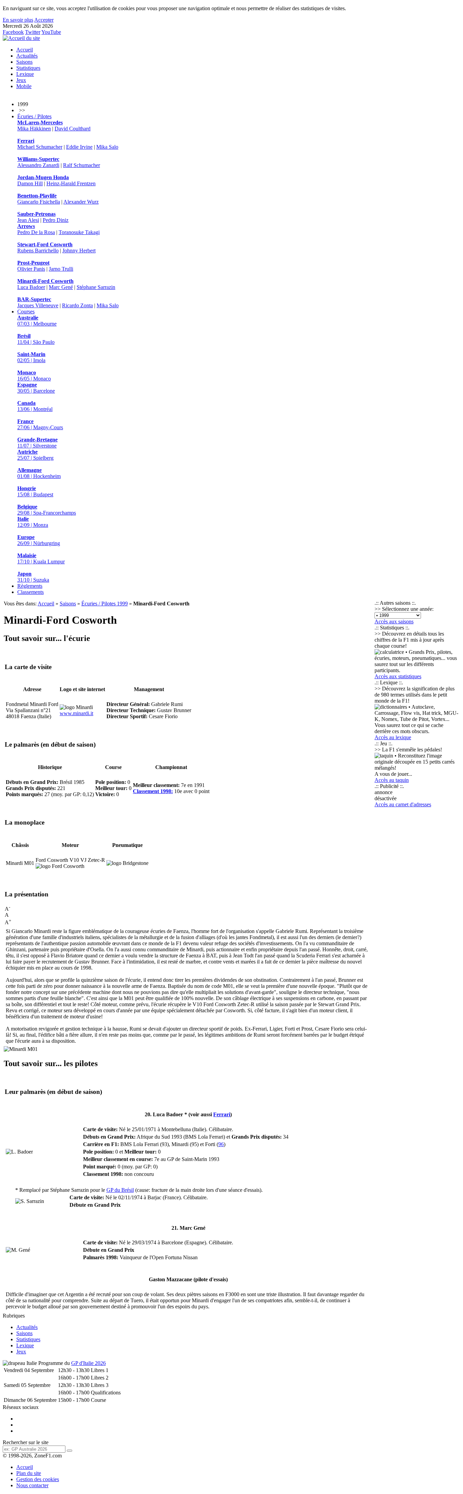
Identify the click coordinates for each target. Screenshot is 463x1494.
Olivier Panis (31, 269)
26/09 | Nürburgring (38, 540)
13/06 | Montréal (35, 406)
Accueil (24, 50)
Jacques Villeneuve (37, 305)
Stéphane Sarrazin (96, 287)
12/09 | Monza (32, 522)
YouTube (51, 32)
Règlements (29, 586)
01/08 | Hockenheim (39, 473)
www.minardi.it (76, 713)
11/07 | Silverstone (37, 443)
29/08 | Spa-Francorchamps (46, 510)
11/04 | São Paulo (36, 339)
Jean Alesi (28, 220)
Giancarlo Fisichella (38, 202)
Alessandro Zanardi (38, 165)
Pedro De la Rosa (36, 232)
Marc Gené (61, 287)
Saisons (24, 62)
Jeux (21, 80)
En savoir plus (18, 20)
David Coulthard (72, 128)
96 (221, 1144)
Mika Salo (107, 147)
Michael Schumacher (39, 147)
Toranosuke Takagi (79, 232)
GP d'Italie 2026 (88, 1363)
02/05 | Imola (31, 357)
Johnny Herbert (79, 250)
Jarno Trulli (61, 269)
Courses (26, 311)
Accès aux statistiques (398, 676)
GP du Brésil (120, 1190)
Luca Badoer (31, 287)
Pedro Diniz (55, 220)
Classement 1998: (153, 791)
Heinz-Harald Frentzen (71, 183)
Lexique (25, 74)
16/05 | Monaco (34, 375)
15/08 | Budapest (35, 491)
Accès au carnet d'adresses (403, 804)
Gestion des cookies (37, 1479)
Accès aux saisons (394, 621)
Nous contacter (32, 1485)
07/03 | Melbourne (37, 321)
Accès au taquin (392, 780)
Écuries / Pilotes (34, 116)
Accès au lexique (393, 737)
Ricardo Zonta (77, 305)
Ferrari (221, 1114)
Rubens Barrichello (38, 250)
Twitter (32, 32)
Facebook (13, 32)
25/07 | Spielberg (35, 455)
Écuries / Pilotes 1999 (104, 603)
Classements (30, 592)
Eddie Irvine (79, 147)
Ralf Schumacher (81, 165)
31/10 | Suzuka (33, 577)
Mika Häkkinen (34, 128)
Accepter (44, 20)
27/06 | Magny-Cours (40, 424)
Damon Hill (30, 183)
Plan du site (28, 1473)
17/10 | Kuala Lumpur (41, 558)
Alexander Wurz (81, 202)
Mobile (24, 86)
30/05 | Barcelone (36, 388)
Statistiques (28, 68)
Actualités (27, 56)
